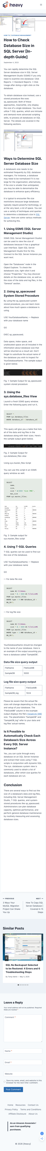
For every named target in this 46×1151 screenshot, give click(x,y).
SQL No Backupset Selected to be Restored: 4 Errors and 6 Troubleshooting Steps (23, 968)
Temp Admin (12, 977)
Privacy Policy (11, 1109)
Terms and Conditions (30, 1109)
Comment (10, 1017)
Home (10, 1105)
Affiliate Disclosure (17, 1114)
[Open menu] (41, 4)
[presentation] (23, 947)
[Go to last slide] (6, 958)
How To (7, 35)
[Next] (39, 958)
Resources (20, 1105)
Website (9, 1074)
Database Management (21, 35)
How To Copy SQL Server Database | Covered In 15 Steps (34, 905)
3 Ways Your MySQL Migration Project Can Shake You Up (11, 905)
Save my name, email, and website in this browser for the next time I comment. (24, 1081)
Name (8, 1051)
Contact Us (33, 1105)
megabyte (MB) (34, 714)
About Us (33, 1114)
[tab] (18, 984)
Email (8, 1062)
